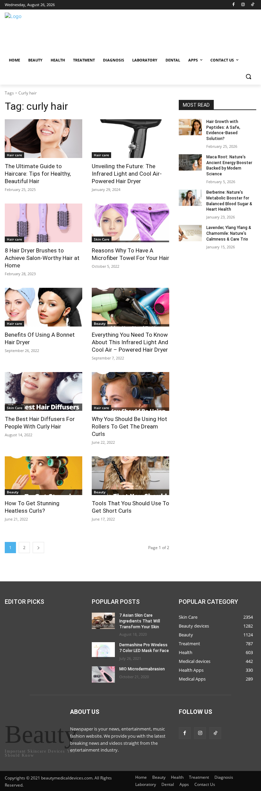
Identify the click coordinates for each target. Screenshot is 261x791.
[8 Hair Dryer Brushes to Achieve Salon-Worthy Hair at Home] (43, 223)
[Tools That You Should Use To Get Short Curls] (130, 475)
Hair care (14, 155)
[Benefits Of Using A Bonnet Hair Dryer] (43, 307)
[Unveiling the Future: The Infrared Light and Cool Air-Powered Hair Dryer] (130, 138)
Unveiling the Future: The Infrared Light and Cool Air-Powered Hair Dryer (127, 173)
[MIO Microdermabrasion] (103, 674)
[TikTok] (252, 5)
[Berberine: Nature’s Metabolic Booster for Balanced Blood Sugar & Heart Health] (190, 198)
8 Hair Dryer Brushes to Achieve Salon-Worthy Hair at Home (42, 258)
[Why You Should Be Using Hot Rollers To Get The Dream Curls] (130, 391)
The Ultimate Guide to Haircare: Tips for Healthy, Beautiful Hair (38, 173)
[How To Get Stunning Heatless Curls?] (43, 475)
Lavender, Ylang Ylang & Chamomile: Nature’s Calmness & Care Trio (228, 233)
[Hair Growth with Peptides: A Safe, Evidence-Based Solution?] (190, 127)
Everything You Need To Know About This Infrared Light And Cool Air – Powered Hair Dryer (130, 342)
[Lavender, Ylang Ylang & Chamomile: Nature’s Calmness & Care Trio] (190, 233)
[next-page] (38, 547)
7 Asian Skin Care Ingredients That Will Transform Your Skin (139, 621)
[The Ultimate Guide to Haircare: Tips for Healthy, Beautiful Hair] (43, 138)
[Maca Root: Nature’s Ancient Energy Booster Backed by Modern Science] (190, 162)
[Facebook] (234, 5)
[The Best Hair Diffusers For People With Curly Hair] (43, 391)
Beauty (99, 323)
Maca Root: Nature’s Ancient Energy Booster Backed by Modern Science (229, 165)
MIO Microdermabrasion (142, 669)
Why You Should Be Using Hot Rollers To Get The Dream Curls (129, 426)
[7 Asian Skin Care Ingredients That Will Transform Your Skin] (103, 621)
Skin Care (101, 239)
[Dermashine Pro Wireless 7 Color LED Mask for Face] (103, 650)
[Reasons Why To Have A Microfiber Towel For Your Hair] (130, 223)
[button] (248, 77)
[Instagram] (243, 5)
